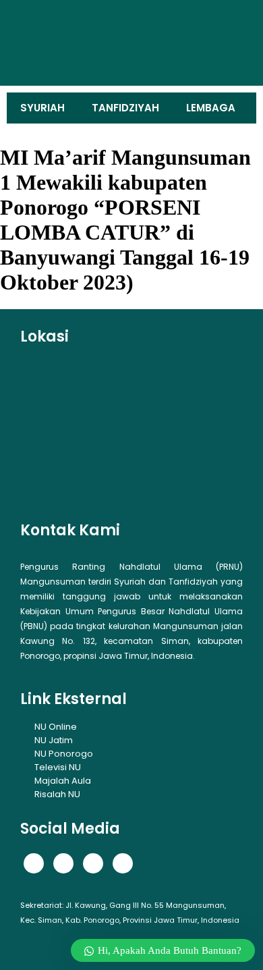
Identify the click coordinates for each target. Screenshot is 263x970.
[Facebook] (34, 863)
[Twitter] (63, 863)
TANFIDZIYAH (125, 108)
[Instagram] (93, 863)
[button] (33, 43)
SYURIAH (42, 108)
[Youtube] (123, 863)
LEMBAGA (210, 108)
